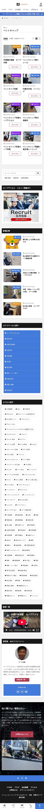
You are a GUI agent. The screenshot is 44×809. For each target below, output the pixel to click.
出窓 (29, 515)
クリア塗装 (26, 459)
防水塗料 (9, 580)
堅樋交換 (9, 520)
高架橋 (19, 591)
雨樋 (18, 580)
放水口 (9, 540)
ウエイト (24, 434)
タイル (9, 480)
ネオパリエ (23, 490)
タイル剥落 (19, 480)
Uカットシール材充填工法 (26, 414)
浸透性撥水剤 (30, 545)
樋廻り (9, 545)
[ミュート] (34, 630)
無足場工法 (20, 555)
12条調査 (9, 409)
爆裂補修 (17, 560)
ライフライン (21, 505)
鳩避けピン (23, 596)
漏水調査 (9, 367)
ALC (18, 409)
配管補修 (24, 575)
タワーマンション (24, 485)
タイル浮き (10, 485)
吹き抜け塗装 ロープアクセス (31, 307)
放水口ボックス (21, 540)
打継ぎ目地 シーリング (31, 90)
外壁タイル (20, 525)
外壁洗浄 (9, 350)
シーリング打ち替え (13, 474)
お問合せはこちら (22, 734)
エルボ (34, 444)
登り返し (28, 560)
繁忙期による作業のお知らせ (31, 240)
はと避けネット (11, 419)
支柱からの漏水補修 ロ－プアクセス (31, 274)
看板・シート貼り (12, 373)
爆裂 (8, 560)
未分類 (18, 237)
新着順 (6, 38)
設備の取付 (17, 75)
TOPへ (39, 807)
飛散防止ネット (23, 586)
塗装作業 (17, 46)
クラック (21, 454)
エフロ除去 (23, 444)
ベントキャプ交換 (11, 89)
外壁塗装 (32, 525)
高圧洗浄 (9, 591)
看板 (36, 560)
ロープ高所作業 (26, 510)
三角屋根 (9, 515)
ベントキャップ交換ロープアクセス (12, 119)
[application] (22, 622)
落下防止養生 (11, 570)
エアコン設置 (11, 444)
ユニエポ (9, 505)
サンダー (9, 469)
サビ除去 (28, 464)
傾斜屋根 (20, 515)
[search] (38, 173)
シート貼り (20, 469)
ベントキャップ (16, 18)
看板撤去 (25, 565)
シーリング (32, 469)
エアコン (23, 439)
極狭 (32, 540)
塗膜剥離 (20, 520)
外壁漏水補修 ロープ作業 (12, 61)
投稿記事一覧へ (21, 679)
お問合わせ (34, 9)
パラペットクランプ (13, 495)
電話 (31, 807)
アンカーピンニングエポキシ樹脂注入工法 (20, 429)
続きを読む (15, 67)
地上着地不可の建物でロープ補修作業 (31, 257)
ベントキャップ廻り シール (31, 61)
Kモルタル (10, 414)
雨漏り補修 (36, 46)
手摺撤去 (20, 535)
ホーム (4, 807)
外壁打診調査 (24, 178)
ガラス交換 (26, 449)
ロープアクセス (11, 510)
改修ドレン (31, 535)
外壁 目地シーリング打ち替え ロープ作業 (31, 290)
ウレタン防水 (11, 439)
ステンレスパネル (29, 474)
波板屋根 (18, 545)
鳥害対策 (9, 390)
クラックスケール (12, 459)
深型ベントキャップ (13, 550)
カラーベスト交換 (12, 449)
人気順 (11, 38)
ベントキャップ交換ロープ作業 (12, 148)
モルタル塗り (24, 500)
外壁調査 (9, 535)
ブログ (10, 9)
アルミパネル (11, 424)
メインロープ (11, 500)
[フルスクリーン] (37, 630)
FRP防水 (27, 409)
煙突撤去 (32, 555)
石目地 (35, 565)
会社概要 (18, 9)
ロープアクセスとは (13, 333)
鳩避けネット (11, 596)
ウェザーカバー (11, 434)
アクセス (26, 9)
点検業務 (9, 555)
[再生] (6, 630)
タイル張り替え (33, 480)
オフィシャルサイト (27, 790)
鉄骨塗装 (35, 575)
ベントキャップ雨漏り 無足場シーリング (31, 148)
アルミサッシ (25, 419)
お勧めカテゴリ (19, 38)
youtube (22, 807)
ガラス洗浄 (10, 454)
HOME (4, 9)
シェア (13, 807)
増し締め (9, 525)
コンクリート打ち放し (14, 464)
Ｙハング (35, 596)
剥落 (36, 515)
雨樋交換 (28, 580)
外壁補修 (17, 254)
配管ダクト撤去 (11, 575)
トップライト (11, 490)
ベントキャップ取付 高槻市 (31, 119)
